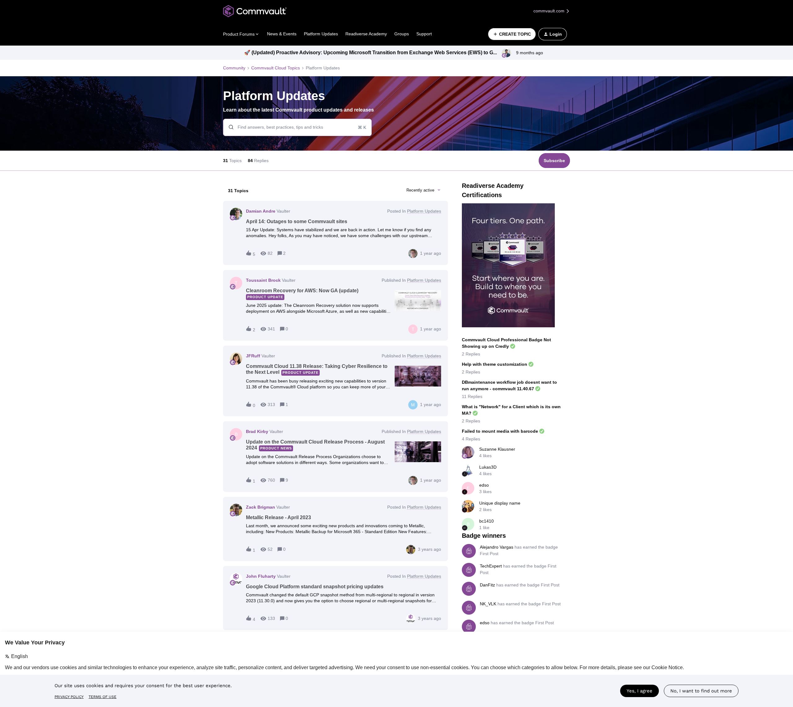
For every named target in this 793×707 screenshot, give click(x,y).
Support (424, 33)
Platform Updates (321, 33)
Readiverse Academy (366, 33)
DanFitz (487, 584)
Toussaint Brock (263, 280)
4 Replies (471, 438)
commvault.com (549, 10)
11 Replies (472, 396)
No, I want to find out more (701, 691)
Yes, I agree (639, 691)
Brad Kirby (257, 431)
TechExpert (491, 565)
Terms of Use (102, 697)
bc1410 (486, 521)
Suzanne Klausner (497, 449)
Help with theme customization (494, 364)
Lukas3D (488, 467)
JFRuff (253, 356)
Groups (401, 33)
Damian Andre (260, 211)
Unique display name (499, 503)
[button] (512, 34)
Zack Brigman (260, 507)
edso (484, 485)
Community (234, 67)
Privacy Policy (69, 697)
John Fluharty (261, 576)
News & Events (281, 33)
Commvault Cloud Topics (275, 67)
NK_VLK (488, 603)
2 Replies (471, 353)
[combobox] (297, 127)
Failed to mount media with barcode (500, 431)
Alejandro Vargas (496, 547)
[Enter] (228, 127)
